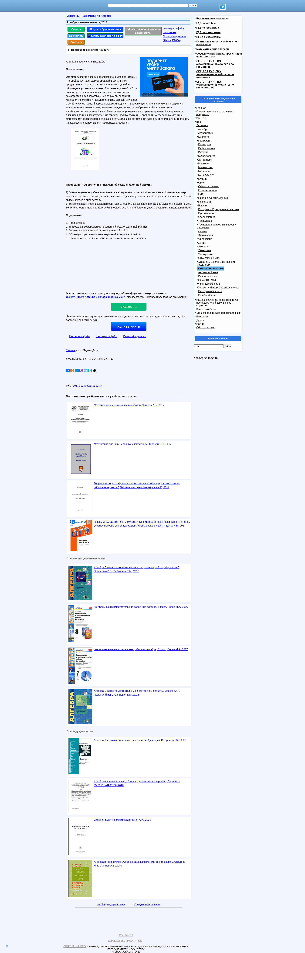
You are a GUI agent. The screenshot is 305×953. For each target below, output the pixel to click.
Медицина (204, 171)
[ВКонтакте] (68, 370)
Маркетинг (204, 163)
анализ (97, 385)
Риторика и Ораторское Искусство (218, 209)
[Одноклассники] (72, 370)
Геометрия (204, 144)
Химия (202, 242)
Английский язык (208, 272)
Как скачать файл (79, 336)
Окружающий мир (208, 258)
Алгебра (203, 129)
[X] (94, 370)
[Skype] (90, 370)
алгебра (86, 385)
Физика (202, 231)
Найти (200, 323)
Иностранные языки (210, 291)
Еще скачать (76, 35)
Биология (204, 136)
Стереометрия (206, 217)
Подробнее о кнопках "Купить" (91, 50)
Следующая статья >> (147, 904)
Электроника (205, 254)
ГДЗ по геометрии (207, 27)
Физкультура (205, 235)
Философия (205, 239)
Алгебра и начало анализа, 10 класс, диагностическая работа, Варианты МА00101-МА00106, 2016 (137, 783)
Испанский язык (207, 276)
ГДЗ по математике (208, 32)
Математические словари (212, 49)
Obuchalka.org (74, 946)
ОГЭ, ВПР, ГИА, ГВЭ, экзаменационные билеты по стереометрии (215, 84)
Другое (200, 320)
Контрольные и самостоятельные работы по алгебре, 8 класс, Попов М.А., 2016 (141, 607)
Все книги (202, 316)
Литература (205, 159)
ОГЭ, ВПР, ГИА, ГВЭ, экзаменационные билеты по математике (215, 74)
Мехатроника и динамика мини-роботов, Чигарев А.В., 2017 (129, 405)
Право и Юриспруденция (213, 198)
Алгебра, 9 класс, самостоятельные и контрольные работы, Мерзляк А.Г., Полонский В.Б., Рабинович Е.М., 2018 (137, 693)
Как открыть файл (173, 28)
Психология (205, 201)
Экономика (204, 250)
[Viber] (81, 370)
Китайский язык (207, 295)
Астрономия (205, 133)
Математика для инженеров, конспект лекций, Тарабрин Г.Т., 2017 (132, 444)
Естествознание (207, 190)
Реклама (203, 205)
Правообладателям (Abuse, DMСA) (174, 38)
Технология (205, 220)
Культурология (206, 156)
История (203, 152)
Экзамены (202, 125)
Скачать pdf (129, 306)
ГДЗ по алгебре (206, 23)
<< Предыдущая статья (111, 904)
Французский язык (209, 283)
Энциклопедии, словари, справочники (218, 313)
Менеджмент (206, 175)
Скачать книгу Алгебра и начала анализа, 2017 (95, 297)
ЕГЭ (198, 121)
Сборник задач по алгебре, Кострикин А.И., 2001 (122, 819)
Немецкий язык (207, 280)
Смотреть (76, 42)
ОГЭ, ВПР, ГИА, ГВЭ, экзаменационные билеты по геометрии (215, 64)
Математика (205, 167)
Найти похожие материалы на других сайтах (143, 31)
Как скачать (169, 32)
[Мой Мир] (77, 370)
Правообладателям (134, 336)
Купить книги (128, 326)
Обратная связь (205, 327)
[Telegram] (86, 370)
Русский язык (206, 213)
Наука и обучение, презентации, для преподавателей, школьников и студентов (217, 302)
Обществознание (208, 186)
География (204, 140)
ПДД (201, 194)
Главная (201, 108)
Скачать (76, 29)
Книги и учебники (206, 309)
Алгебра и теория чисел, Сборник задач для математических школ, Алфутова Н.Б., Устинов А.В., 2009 (139, 863)
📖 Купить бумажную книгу (105, 29)
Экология (203, 246)
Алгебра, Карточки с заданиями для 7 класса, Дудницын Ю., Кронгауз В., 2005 (139, 740)
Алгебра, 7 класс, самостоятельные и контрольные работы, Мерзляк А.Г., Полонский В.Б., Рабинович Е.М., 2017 (137, 569)
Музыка (202, 178)
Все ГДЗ (201, 118)
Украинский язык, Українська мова (218, 287)
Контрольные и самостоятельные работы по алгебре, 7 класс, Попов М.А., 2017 (141, 649)
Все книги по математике (212, 18)
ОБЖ (201, 182)
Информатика (206, 148)
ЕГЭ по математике (208, 37)
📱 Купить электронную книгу (105, 35)
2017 (76, 385)
